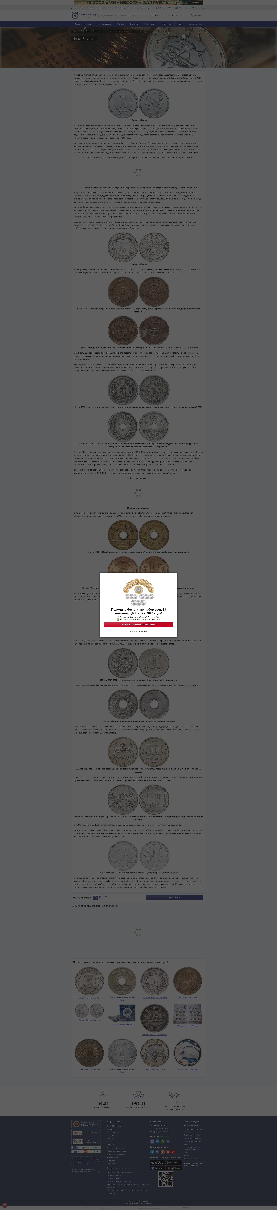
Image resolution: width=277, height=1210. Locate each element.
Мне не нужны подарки (138, 631)
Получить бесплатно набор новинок (138, 625)
